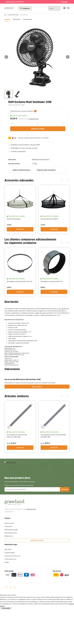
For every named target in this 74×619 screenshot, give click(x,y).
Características (27, 19)
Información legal (11, 544)
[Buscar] (58, 8)
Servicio (7, 518)
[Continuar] (67, 57)
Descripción (16, 19)
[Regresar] (6, 57)
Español (64, 2)
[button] (9, 94)
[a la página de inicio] (10, 8)
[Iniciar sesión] (64, 8)
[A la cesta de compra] (68, 8)
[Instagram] (14, 587)
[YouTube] (10, 587)
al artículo (20, 229)
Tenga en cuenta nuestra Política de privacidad (19, 485)
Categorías (26, 8)
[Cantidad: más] (63, 123)
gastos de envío (34, 119)
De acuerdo (6, 608)
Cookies (7, 562)
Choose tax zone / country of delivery (22, 111)
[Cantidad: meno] (12, 123)
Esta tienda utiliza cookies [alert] (8, 595)
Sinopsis (7, 19)
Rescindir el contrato (37, 540)
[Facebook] (6, 587)
